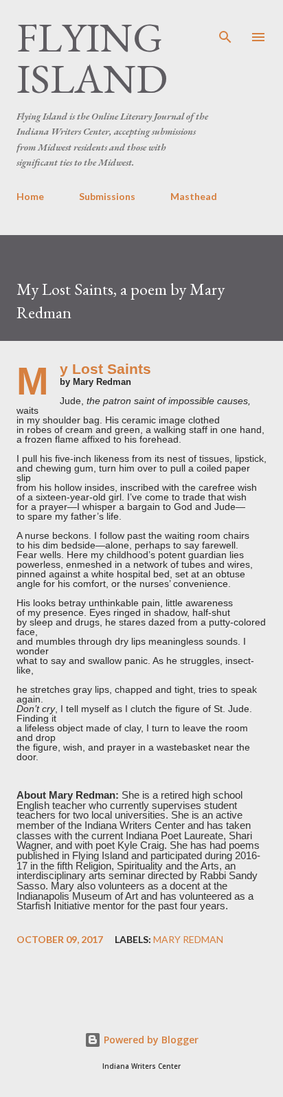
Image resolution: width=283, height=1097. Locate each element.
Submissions (107, 196)
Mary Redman (188, 939)
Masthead (193, 196)
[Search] (225, 24)
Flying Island (92, 57)
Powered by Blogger (150, 1039)
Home (30, 196)
